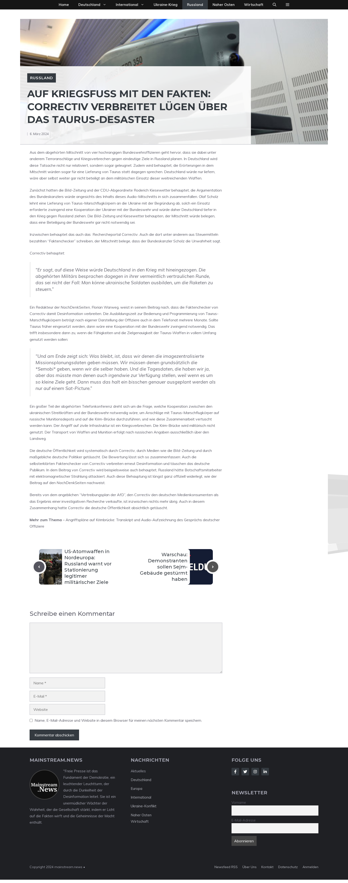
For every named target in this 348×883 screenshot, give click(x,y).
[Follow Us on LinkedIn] (265, 771)
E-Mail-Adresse (244, 820)
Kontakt (267, 867)
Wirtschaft (253, 4)
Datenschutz (288, 867)
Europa (136, 788)
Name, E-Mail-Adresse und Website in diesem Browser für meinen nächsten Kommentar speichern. (118, 720)
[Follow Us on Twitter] (245, 771)
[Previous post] (39, 567)
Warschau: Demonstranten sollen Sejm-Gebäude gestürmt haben (163, 567)
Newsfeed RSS (226, 867)
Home (64, 4)
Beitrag (153, 307)
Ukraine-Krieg (166, 4)
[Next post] (213, 567)
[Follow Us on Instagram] (255, 771)
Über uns (249, 867)
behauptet (58, 234)
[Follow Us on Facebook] (235, 771)
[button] (274, 4)
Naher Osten (224, 4)
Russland (195, 4)
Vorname (239, 802)
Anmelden (310, 867)
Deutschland (89, 4)
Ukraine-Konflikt (143, 806)
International (127, 4)
